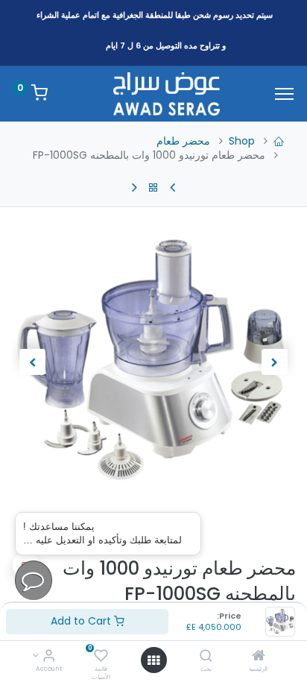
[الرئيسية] (258, 656)
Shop (242, 140)
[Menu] (284, 94)
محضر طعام (183, 140)
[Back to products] (153, 188)
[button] (274, 362)
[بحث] (206, 656)
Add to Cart (82, 620)
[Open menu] (153, 660)
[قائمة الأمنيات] (101, 656)
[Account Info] (49, 656)
